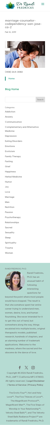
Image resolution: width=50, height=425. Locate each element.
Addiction (10, 111)
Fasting (9, 161)
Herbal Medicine (13, 176)
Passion (9, 212)
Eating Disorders (13, 141)
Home (11, 78)
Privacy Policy (35, 385)
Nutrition (9, 207)
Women (9, 253)
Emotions (10, 146)
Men (7, 202)
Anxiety (9, 116)
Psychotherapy (13, 217)
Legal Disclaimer (36, 381)
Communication (13, 122)
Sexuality (9, 232)
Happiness (10, 171)
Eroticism (10, 151)
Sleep (8, 237)
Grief (7, 166)
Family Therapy (13, 156)
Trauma (9, 247)
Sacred (8, 227)
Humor (8, 181)
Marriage (9, 197)
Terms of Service (17, 385)
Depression (11, 136)
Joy (7, 186)
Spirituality (10, 242)
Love (7, 192)
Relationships (12, 222)
